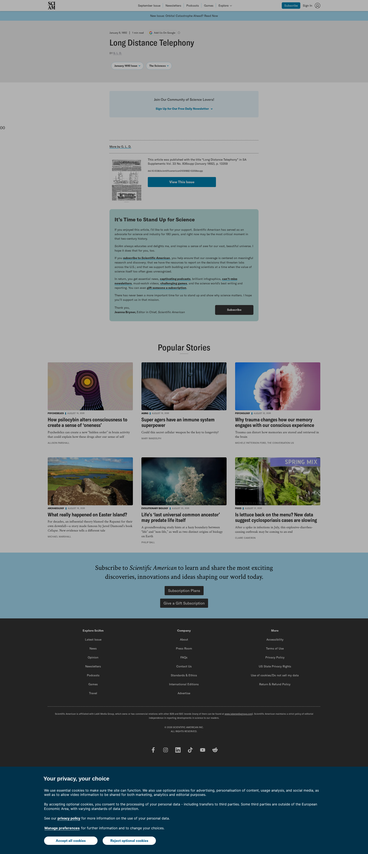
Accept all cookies (71, 840)
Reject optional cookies (129, 840)
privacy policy (69, 818)
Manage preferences (62, 828)
